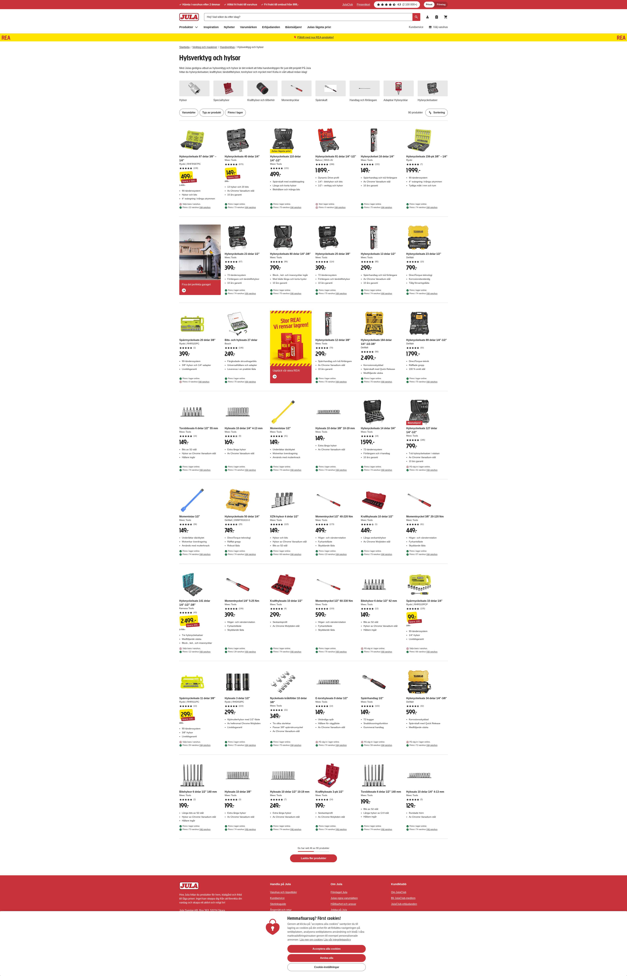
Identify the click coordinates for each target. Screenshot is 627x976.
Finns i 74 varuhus (423, 207)
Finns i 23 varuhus (333, 554)
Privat (429, 4)
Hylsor (183, 100)
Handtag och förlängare (363, 100)
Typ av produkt (211, 112)
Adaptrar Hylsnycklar (396, 100)
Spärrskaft (321, 100)
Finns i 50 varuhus (196, 745)
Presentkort (363, 4)
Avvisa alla (326, 958)
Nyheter (229, 27)
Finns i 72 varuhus (423, 745)
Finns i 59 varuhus (378, 745)
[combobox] (312, 17)
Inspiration (211, 27)
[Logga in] (427, 17)
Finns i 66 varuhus (423, 652)
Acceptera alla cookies (327, 948)
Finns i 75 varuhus (287, 207)
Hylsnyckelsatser (427, 100)
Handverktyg (227, 47)
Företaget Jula (339, 892)
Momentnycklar (290, 100)
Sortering (439, 112)
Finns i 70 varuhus (333, 745)
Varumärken (248, 27)
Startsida (184, 47)
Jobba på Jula (339, 910)
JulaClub (347, 4)
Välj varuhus (440, 27)
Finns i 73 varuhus (242, 207)
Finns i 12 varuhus (196, 652)
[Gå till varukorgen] (446, 17)
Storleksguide (278, 904)
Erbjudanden (271, 27)
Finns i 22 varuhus (196, 207)
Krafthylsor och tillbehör (261, 100)
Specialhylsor (221, 100)
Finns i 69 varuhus (287, 554)
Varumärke (188, 112)
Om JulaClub (398, 892)
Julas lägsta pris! (319, 27)
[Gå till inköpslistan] (437, 17)
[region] (313, 943)
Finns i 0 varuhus (332, 207)
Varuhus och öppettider (283, 892)
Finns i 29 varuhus (242, 652)
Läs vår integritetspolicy (337, 939)
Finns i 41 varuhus (423, 470)
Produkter (186, 27)
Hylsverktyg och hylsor (250, 47)
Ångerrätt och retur (280, 910)
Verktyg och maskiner (204, 47)
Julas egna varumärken (344, 898)
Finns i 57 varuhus (423, 554)
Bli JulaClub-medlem (403, 898)
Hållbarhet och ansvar (343, 904)
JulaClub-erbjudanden (404, 904)
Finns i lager (235, 112)
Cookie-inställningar (326, 967)
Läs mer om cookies (311, 939)
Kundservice (416, 27)
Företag (441, 4)
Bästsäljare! (293, 27)
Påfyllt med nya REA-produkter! (315, 37)
